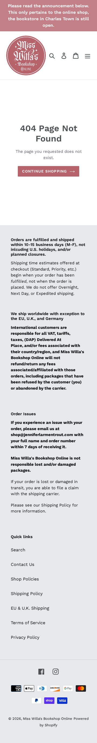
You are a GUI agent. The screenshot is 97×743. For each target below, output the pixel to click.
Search (18, 549)
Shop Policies (25, 579)
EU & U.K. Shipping (30, 608)
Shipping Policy (27, 593)
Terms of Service (28, 622)
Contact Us (22, 564)
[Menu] (87, 55)
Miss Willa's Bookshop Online (47, 719)
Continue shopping (44, 171)
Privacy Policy (25, 637)
